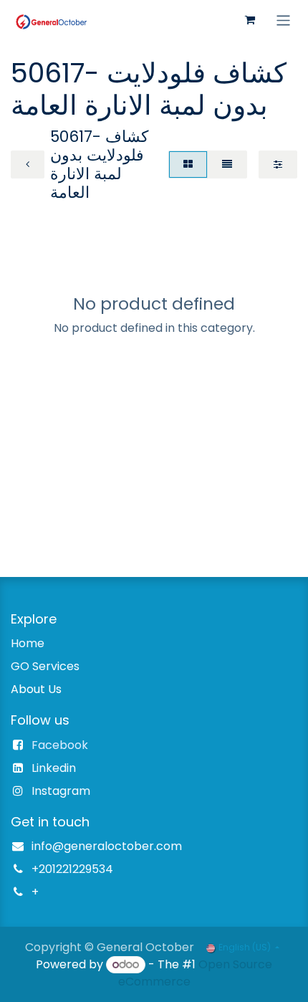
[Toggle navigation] (283, 20)
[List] (227, 164)
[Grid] (188, 164)
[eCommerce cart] (250, 20)
